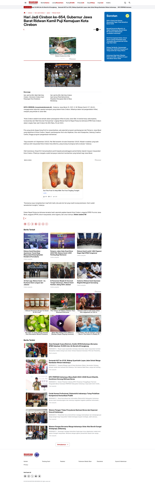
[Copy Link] (46, 224)
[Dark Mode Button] (125, 2)
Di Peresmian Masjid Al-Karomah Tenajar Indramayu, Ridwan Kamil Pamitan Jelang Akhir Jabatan (61, 282)
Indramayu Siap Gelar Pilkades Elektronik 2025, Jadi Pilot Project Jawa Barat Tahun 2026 (117, 56)
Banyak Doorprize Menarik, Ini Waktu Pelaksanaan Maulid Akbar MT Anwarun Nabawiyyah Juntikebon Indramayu (117, 31)
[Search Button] (129, 2)
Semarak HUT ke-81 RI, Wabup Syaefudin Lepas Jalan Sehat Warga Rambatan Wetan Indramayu (60, 7)
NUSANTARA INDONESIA (34, 481)
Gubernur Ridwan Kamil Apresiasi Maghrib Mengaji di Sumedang (88, 282)
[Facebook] (25, 224)
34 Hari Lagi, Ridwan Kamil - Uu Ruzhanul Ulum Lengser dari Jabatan (34, 282)
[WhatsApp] (39, 224)
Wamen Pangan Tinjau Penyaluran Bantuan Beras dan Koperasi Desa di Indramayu (73, 411)
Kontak (26, 461)
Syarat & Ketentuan (120, 461)
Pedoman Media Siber (85, 461)
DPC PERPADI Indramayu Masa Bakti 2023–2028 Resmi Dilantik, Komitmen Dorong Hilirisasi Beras (120, 7)
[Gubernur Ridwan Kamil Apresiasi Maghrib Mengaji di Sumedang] (89, 270)
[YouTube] (35, 476)
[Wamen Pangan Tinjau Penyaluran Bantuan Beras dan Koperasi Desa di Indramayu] (36, 416)
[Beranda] (24, 13)
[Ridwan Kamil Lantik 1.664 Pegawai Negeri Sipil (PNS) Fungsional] (89, 240)
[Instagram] (28, 476)
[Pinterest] (35, 224)
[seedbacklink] (36, 455)
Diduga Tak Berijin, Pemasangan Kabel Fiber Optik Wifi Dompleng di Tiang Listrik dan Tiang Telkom (117, 49)
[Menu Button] (25, 2)
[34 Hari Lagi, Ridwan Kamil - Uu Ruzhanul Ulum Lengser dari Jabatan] (36, 270)
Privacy (26, 464)
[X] (28, 224)
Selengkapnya (61, 444)
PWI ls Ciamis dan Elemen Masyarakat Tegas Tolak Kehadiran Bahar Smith (117, 22)
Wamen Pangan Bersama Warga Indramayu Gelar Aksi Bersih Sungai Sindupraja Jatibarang (75, 428)
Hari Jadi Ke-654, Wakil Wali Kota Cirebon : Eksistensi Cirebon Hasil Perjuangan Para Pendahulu (34, 97)
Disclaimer (100, 461)
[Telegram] (32, 224)
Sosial (24, 345)
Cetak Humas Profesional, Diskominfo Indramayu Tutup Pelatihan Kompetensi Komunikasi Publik (74, 395)
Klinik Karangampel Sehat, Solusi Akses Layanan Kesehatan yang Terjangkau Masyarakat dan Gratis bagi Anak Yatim (117, 40)
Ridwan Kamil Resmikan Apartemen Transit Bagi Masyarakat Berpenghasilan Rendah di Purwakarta (33, 254)
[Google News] (39, 476)
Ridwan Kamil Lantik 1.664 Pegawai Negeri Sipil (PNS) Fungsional (89, 252)
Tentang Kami (46, 461)
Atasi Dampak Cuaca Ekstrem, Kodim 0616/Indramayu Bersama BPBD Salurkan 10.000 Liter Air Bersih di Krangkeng (73, 345)
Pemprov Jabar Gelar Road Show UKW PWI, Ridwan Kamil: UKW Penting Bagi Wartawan (61, 253)
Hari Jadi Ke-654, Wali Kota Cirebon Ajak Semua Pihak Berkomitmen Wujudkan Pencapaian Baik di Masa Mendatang (61, 98)
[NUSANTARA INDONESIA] (33, 2)
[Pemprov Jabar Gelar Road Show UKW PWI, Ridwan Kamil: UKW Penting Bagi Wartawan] (62, 240)
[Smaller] (94, 29)
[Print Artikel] (43, 224)
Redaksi (62, 461)
